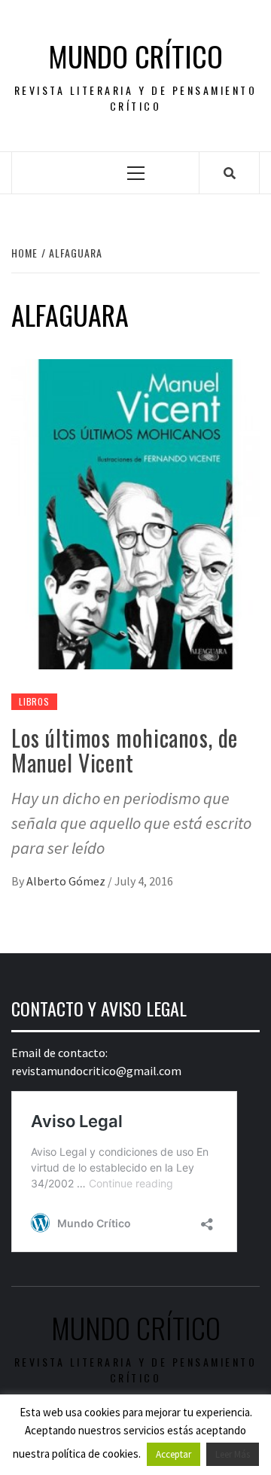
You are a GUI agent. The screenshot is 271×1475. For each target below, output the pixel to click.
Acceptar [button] (173, 1454)
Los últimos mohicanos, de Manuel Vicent (124, 750)
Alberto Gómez (67, 880)
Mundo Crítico (135, 56)
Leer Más (232, 1454)
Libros (34, 701)
